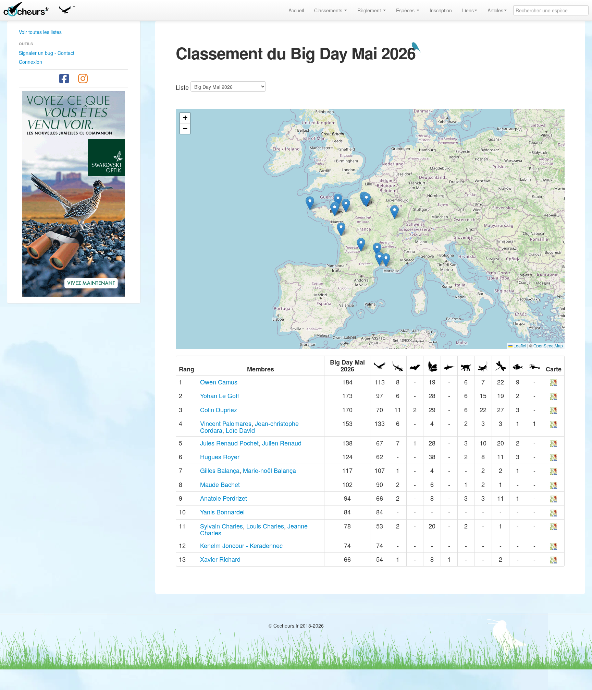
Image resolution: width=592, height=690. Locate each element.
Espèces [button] (406, 10)
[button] (66, 8)
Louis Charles (265, 525)
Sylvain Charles (221, 525)
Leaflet (519, 345)
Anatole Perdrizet (223, 497)
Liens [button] (468, 10)
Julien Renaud (281, 442)
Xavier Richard (220, 559)
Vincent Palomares (225, 423)
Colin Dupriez (218, 409)
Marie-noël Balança (269, 470)
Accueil (296, 10)
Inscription (441, 10)
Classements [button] (329, 10)
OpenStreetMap (548, 345)
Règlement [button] (369, 10)
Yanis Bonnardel (222, 511)
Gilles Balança (219, 470)
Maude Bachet (220, 484)
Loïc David (240, 430)
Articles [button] (495, 10)
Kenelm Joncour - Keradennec (241, 545)
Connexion (30, 61)
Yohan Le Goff (219, 395)
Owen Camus (218, 381)
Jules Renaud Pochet (229, 442)
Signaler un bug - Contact (46, 52)
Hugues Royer (219, 456)
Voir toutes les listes (40, 31)
